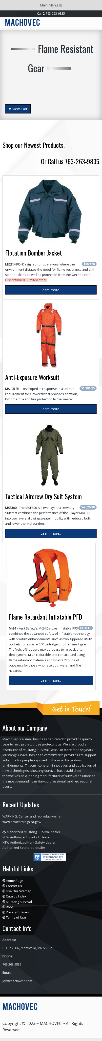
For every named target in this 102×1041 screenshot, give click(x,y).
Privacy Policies (17, 912)
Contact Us (14, 886)
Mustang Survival (19, 901)
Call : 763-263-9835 (51, 13)
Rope (10, 907)
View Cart (19, 109)
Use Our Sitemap (18, 891)
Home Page (14, 880)
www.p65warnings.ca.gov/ (21, 821)
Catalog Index (16, 896)
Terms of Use (16, 917)
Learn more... (51, 290)
